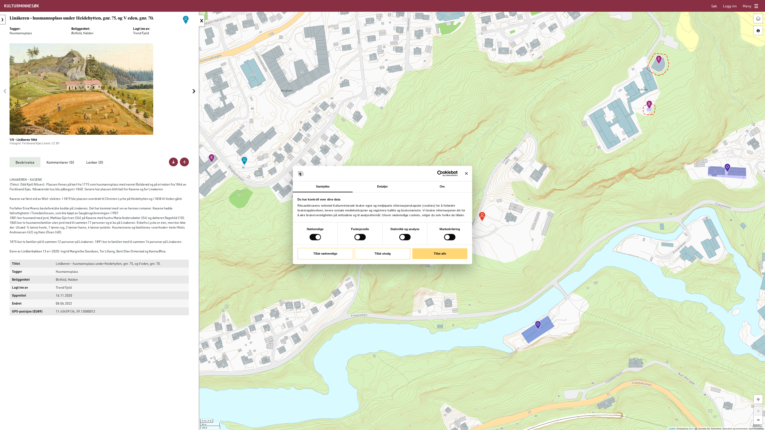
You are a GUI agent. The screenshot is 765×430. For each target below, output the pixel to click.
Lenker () (94, 162)
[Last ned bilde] (173, 161)
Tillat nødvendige (325, 253)
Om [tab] (442, 186)
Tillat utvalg (383, 253)
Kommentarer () (60, 162)
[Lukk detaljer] (202, 21)
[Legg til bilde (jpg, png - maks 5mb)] (184, 161)
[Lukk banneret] (466, 173)
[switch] (360, 237)
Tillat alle (440, 253)
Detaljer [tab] (382, 186)
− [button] (758, 419)
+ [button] (758, 410)
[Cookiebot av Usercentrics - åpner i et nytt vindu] (440, 174)
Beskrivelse (25, 162)
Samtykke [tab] (323, 186)
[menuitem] (714, 6)
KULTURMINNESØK (21, 5)
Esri (691, 428)
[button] (5, 91)
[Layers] (758, 18)
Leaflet (672, 428)
